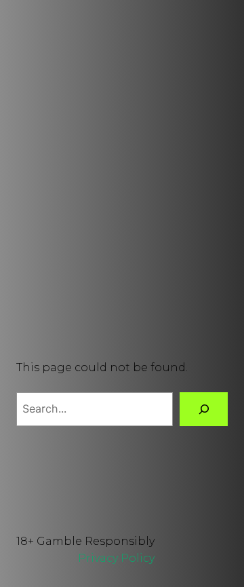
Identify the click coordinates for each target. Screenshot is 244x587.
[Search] (204, 408)
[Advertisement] (122, 174)
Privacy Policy (116, 558)
